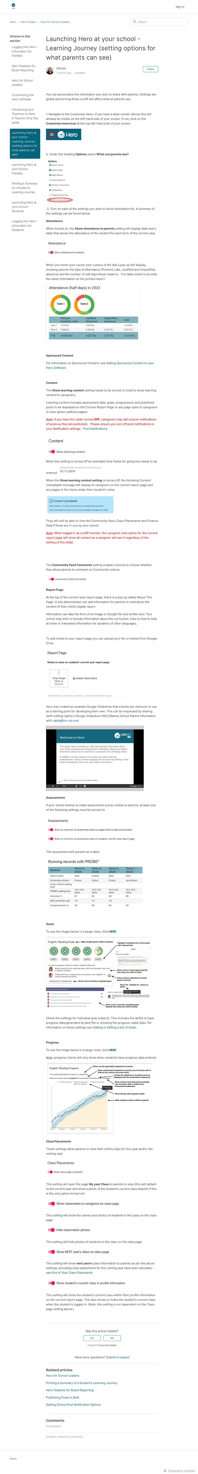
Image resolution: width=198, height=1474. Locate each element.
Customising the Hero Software (23, 97)
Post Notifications (95, 428)
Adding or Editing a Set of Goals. (115, 1027)
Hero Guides (28, 21)
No (112, 1338)
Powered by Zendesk (181, 1470)
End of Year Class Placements (72, 1272)
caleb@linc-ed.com (66, 720)
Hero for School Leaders (55, 21)
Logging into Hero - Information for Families (25, 51)
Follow (150, 69)
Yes (92, 1338)
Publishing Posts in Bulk (62, 1397)
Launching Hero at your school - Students (24, 207)
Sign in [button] (180, 6)
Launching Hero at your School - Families (24, 169)
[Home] (13, 9)
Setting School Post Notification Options (73, 1404)
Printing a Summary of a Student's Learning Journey (25, 188)
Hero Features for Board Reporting (23, 68)
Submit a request (118, 1357)
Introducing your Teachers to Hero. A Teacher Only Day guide (25, 116)
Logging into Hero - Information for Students (25, 225)
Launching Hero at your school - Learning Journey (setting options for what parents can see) (24, 143)
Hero (13, 21)
